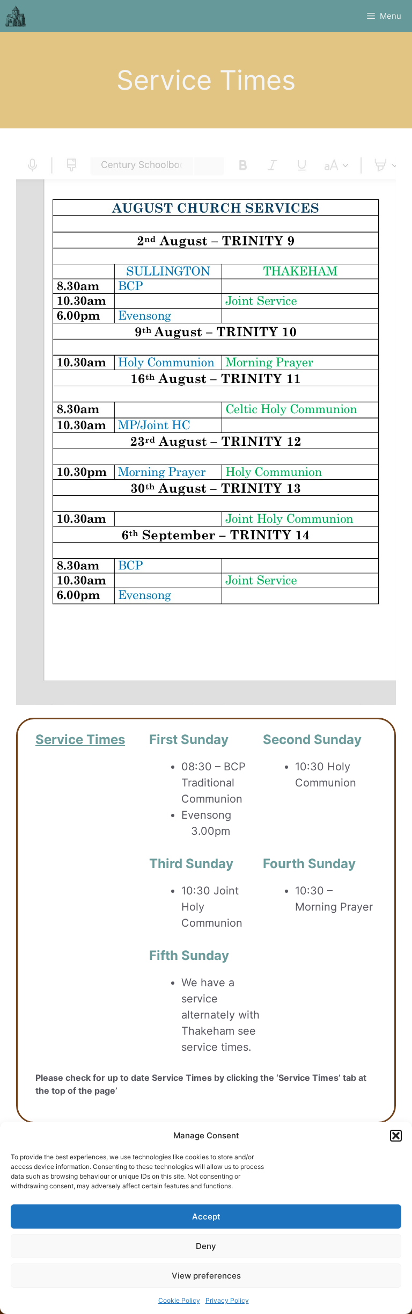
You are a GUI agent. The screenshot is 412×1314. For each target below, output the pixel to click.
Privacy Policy (227, 1300)
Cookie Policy (179, 1300)
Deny (206, 1246)
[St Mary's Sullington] (15, 16)
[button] (396, 1135)
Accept (206, 1216)
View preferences (206, 1275)
